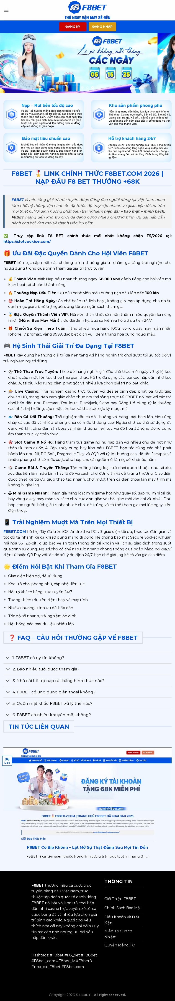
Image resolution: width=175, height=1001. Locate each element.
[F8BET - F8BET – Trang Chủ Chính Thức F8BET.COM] (87, 10)
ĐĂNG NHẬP (102, 26)
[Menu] (6, 10)
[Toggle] (7, 658)
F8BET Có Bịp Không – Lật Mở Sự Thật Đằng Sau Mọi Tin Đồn (87, 847)
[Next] (166, 63)
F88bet (90, 955)
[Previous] (9, 63)
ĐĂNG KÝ (72, 26)
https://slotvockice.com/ (27, 241)
